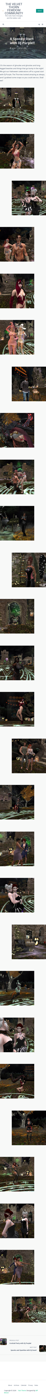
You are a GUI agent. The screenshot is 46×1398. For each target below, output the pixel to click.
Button (40, 11)
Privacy (30, 1385)
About (10, 1385)
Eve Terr (14, 48)
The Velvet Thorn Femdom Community (14, 8)
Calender (24, 1385)
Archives (16, 1385)
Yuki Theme (22, 1390)
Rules (36, 1385)
